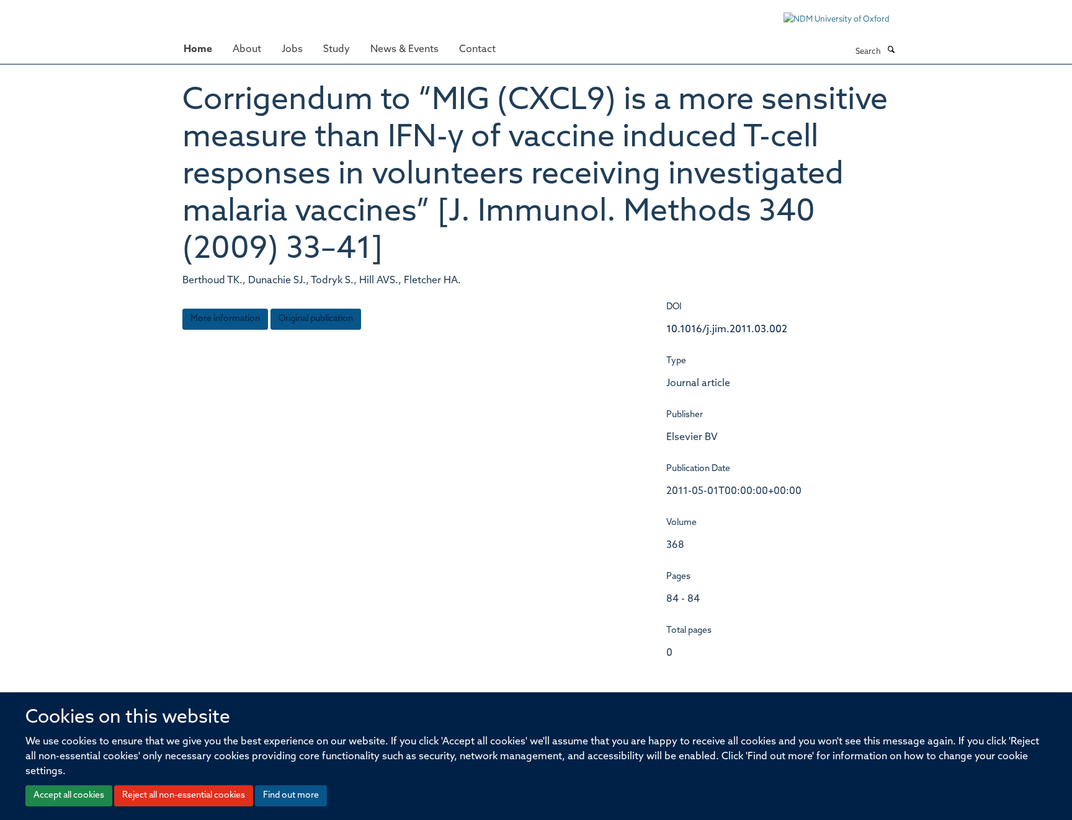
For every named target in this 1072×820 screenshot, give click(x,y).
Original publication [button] (316, 319)
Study (336, 50)
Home (198, 50)
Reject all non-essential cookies (183, 795)
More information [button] (225, 319)
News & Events (404, 50)
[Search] (891, 51)
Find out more (291, 795)
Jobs (292, 50)
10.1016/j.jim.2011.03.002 (726, 330)
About (247, 50)
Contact (477, 50)
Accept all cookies (69, 795)
